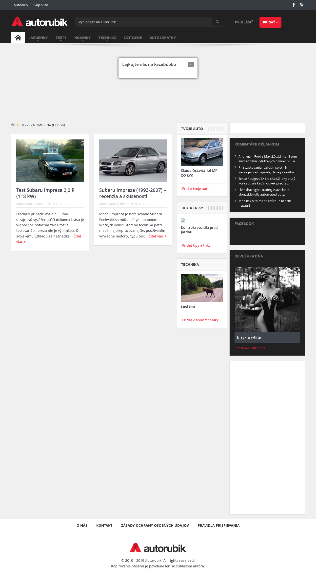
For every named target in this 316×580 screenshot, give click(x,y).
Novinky (82, 38)
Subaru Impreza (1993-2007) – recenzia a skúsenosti (132, 193)
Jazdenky (38, 38)
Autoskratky (163, 38)
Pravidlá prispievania (219, 525)
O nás (82, 525)
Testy (61, 38)
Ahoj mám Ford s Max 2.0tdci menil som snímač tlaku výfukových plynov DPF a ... (268, 158)
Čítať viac (157, 236)
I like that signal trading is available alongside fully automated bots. (263, 192)
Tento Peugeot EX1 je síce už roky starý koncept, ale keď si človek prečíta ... (266, 180)
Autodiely (21, 5)
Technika (108, 38)
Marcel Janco (34, 204)
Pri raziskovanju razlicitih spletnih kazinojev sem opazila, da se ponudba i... (267, 169)
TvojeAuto (40, 5)
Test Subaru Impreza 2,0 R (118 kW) (45, 193)
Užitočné (133, 38)
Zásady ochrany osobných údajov (155, 525)
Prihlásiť (244, 22)
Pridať (269, 22)
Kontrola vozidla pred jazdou (199, 229)
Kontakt (104, 525)
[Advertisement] (158, 85)
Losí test (188, 306)
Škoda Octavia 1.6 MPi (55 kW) (199, 172)
